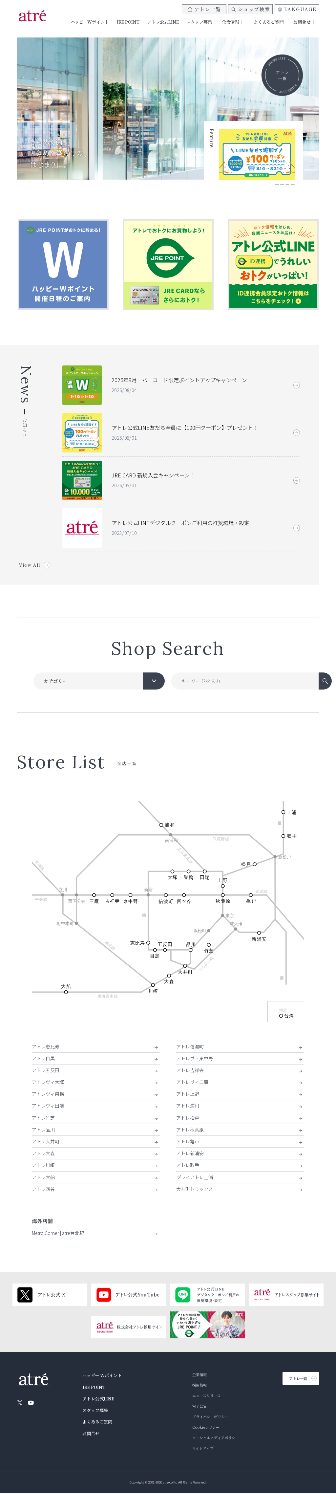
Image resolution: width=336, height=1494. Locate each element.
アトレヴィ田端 (48, 1105)
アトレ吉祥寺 (190, 1070)
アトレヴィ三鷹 (192, 1082)
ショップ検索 (254, 9)
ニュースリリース (206, 1395)
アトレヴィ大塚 (48, 1082)
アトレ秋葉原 (190, 1129)
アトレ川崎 (43, 1165)
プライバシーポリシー (210, 1416)
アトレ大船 (43, 1177)
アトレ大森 (43, 1153)
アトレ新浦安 (190, 1153)
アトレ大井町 (45, 1141)
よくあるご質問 (269, 22)
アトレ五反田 (45, 1070)
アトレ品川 (43, 1129)
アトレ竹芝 (43, 1117)
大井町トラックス (194, 1189)
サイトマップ (203, 1448)
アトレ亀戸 (187, 1141)
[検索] (325, 681)
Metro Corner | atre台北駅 (58, 1233)
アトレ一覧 (207, 9)
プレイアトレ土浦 (194, 1177)
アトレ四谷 (43, 1189)
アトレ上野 (187, 1093)
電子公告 (199, 1406)
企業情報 (199, 1374)
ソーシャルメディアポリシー (215, 1437)
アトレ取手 (187, 1165)
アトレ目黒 (43, 1058)
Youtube (31, 1403)
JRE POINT (127, 22)
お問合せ (90, 1433)
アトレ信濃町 (190, 1046)
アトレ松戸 (187, 1117)
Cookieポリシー (206, 1427)
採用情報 (199, 1385)
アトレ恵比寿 (45, 1046)
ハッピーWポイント (90, 22)
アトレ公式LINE (163, 22)
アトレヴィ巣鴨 (48, 1093)
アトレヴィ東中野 (194, 1058)
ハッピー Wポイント (102, 1375)
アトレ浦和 (187, 1105)
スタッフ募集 (199, 22)
